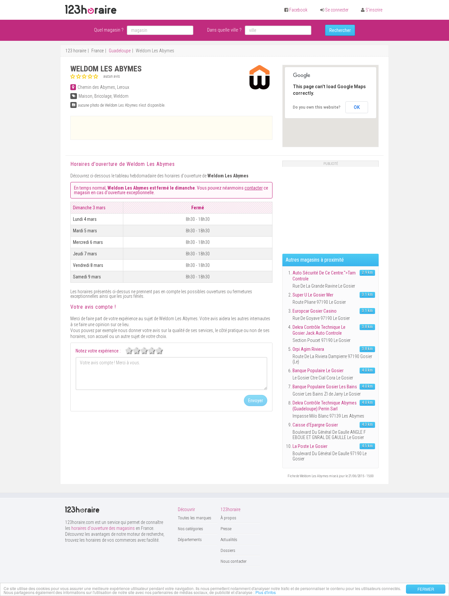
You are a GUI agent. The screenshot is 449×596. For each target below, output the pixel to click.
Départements (190, 539)
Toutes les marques (194, 517)
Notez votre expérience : (98, 350)
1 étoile (132, 350)
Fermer (425, 589)
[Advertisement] (171, 128)
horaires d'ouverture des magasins (103, 528)
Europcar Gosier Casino (315, 311)
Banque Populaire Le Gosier (318, 370)
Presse (226, 528)
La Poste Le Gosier (310, 446)
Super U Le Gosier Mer (313, 295)
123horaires (90, 9)
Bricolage (102, 96)
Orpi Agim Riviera (308, 349)
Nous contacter (234, 561)
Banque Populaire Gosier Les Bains (325, 386)
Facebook (298, 10)
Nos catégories (190, 528)
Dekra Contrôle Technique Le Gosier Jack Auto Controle (319, 330)
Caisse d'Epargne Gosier (315, 425)
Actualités (229, 539)
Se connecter (336, 10)
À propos (228, 517)
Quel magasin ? (109, 30)
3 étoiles (147, 350)
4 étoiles (155, 350)
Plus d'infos (265, 592)
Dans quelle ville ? (224, 30)
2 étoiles (140, 350)
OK (357, 107)
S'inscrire (374, 10)
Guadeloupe (119, 50)
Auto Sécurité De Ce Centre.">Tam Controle (324, 275)
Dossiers (228, 550)
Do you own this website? (317, 107)
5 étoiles (162, 350)
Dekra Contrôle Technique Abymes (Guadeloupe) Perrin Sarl (325, 405)
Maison (85, 96)
